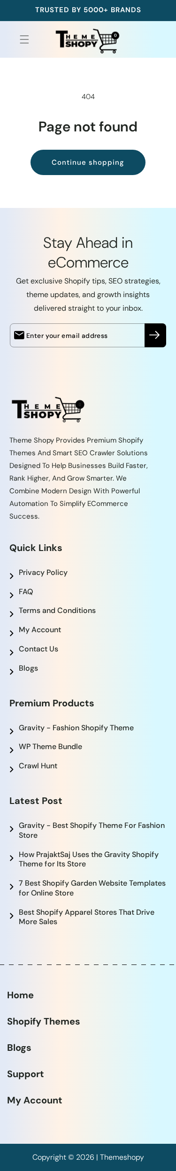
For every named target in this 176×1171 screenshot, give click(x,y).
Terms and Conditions (57, 610)
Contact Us (38, 649)
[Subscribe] (155, 335)
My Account (40, 630)
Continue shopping (88, 162)
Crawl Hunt (38, 766)
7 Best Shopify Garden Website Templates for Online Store (92, 888)
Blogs (28, 668)
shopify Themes (43, 1021)
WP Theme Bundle (50, 746)
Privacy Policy (43, 572)
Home (20, 995)
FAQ (26, 592)
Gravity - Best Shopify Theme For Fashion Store (92, 830)
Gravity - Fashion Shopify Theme (76, 728)
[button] (18, 39)
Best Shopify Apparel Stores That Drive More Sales (86, 917)
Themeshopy (122, 1157)
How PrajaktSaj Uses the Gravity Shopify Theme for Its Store (89, 859)
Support (25, 1074)
